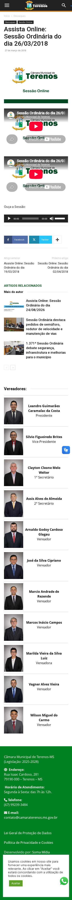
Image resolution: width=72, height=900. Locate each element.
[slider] (60, 218)
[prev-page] (6, 367)
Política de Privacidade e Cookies (28, 842)
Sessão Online (25, 22)
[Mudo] (52, 219)
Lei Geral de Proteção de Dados (28, 833)
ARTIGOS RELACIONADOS (23, 286)
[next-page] (12, 367)
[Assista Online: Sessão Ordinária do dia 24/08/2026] (14, 305)
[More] (57, 240)
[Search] (65, 5)
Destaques (20, 16)
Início (7, 16)
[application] (36, 219)
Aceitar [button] (15, 883)
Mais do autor (13, 292)
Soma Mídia (41, 852)
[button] (6, 5)
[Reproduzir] (9, 219)
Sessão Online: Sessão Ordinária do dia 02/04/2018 (53, 268)
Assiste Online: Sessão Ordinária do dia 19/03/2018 (19, 268)
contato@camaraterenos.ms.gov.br (31, 817)
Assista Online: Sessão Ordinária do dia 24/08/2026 (43, 305)
